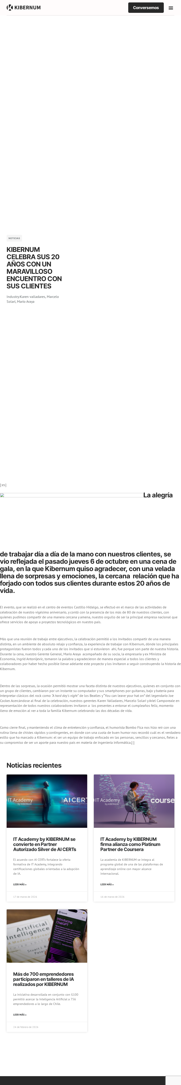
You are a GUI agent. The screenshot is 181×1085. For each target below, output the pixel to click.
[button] (170, 7)
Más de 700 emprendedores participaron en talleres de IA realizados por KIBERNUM (43, 979)
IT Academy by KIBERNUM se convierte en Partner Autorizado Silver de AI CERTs (44, 844)
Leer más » (19, 884)
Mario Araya (25, 301)
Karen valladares (32, 296)
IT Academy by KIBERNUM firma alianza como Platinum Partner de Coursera (130, 844)
